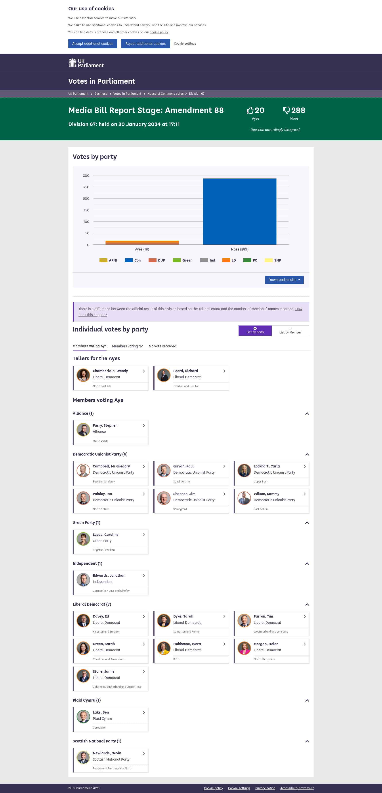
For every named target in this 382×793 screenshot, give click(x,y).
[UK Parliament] (86, 63)
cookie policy (159, 32)
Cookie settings (185, 43)
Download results (283, 280)
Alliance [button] (83, 413)
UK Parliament (78, 94)
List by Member (290, 332)
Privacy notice (265, 788)
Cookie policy (213, 788)
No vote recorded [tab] (162, 346)
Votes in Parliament (101, 81)
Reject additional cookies (146, 43)
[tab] (90, 347)
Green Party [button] (86, 522)
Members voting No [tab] (127, 346)
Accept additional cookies (92, 43)
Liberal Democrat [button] (92, 604)
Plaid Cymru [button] (87, 700)
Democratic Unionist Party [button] (100, 454)
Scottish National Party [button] (97, 741)
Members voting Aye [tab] (90, 346)
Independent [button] (87, 563)
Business (101, 94)
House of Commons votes (165, 94)
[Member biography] (110, 378)
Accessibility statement (297, 788)
